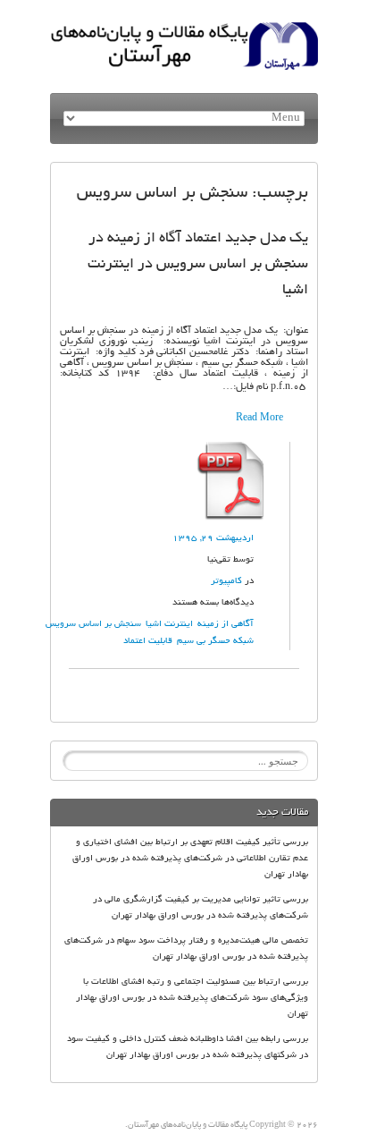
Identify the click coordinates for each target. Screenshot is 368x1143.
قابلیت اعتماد (147, 642)
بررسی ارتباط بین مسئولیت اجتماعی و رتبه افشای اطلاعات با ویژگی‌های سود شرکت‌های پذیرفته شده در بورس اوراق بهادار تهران (192, 999)
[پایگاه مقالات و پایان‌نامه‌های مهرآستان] (184, 27)
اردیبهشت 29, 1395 (213, 539)
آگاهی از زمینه (225, 625)
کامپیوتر (226, 582)
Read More (259, 418)
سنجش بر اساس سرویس (93, 625)
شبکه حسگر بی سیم (215, 642)
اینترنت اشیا (169, 625)
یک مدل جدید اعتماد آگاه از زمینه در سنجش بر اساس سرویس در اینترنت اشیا (198, 265)
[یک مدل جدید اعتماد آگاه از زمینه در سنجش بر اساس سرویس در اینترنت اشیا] (232, 447)
